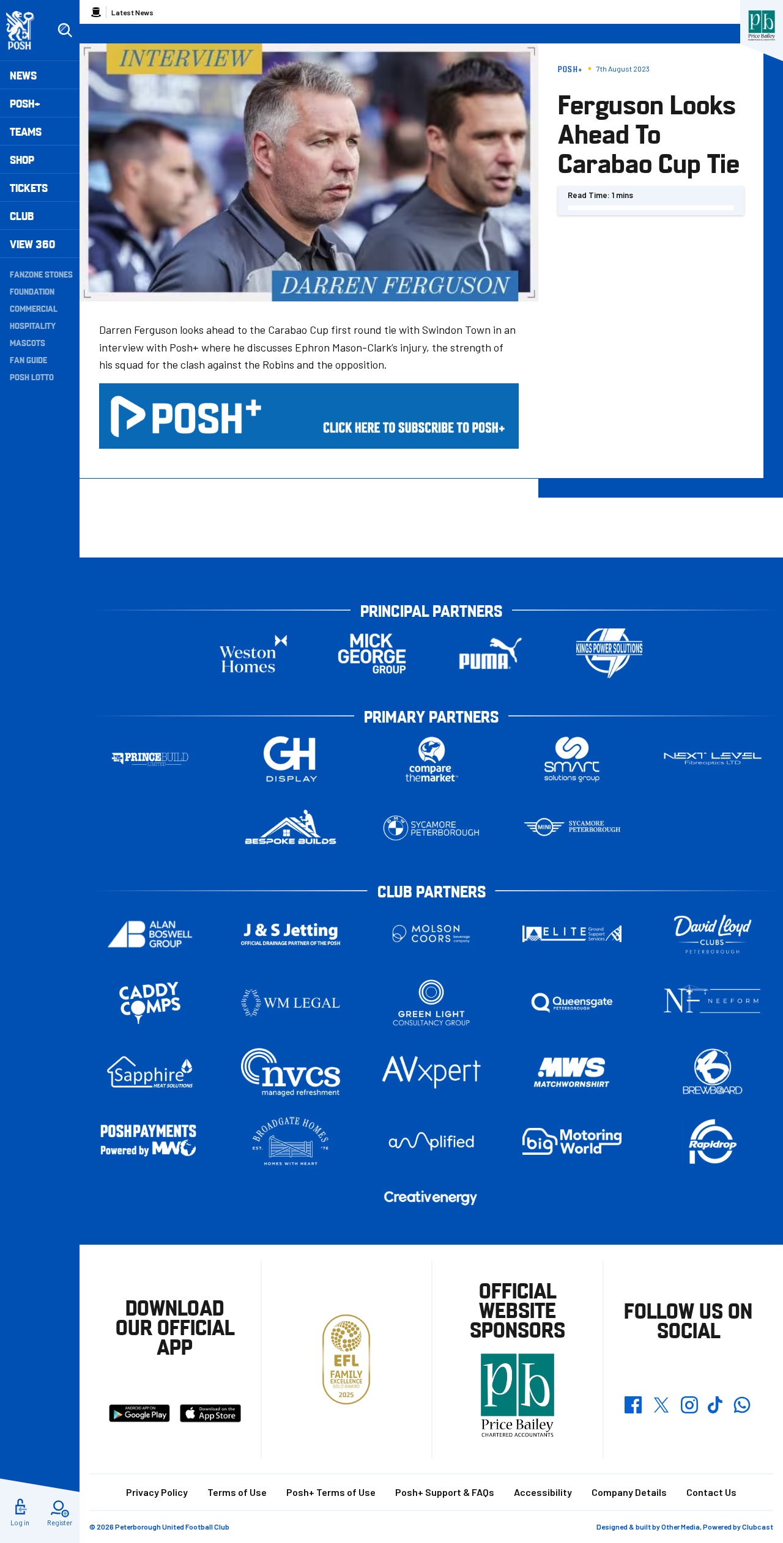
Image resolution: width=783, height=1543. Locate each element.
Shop (22, 159)
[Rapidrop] (712, 1141)
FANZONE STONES (41, 274)
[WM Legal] (290, 1003)
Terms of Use (237, 1492)
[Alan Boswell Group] (149, 934)
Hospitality (33, 325)
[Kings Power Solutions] (609, 653)
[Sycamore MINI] (572, 828)
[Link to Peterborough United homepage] (25, 30)
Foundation (32, 291)
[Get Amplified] (431, 1141)
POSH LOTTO (32, 376)
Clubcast (757, 1526)
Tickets (29, 187)
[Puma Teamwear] (490, 653)
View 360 (32, 243)
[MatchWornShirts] (572, 1072)
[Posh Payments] (149, 1141)
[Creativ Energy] (431, 1197)
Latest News (132, 12)
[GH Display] (290, 759)
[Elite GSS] (572, 934)
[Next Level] (712, 759)
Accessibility (543, 1492)
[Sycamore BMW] (431, 828)
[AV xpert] (431, 1072)
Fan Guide (28, 359)
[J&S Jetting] (290, 934)
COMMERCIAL (34, 308)
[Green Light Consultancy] (431, 1003)
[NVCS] (290, 1072)
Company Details (629, 1492)
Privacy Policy (157, 1492)
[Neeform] (712, 1003)
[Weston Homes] (253, 653)
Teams (26, 131)
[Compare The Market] (431, 759)
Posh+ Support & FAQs (444, 1492)
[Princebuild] (149, 759)
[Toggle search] (65, 30)
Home (96, 12)
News (23, 75)
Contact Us (711, 1492)
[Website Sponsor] (761, 25)
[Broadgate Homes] (290, 1141)
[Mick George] (371, 653)
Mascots (27, 342)
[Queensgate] (572, 1003)
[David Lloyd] (712, 934)
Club (22, 215)
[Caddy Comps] (149, 1003)
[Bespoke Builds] (290, 828)
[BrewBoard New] (712, 1072)
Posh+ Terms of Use (331, 1492)
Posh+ (25, 103)
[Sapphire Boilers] (149, 1072)
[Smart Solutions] (572, 759)
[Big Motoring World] (572, 1141)
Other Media (680, 1526)
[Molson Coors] (431, 934)
